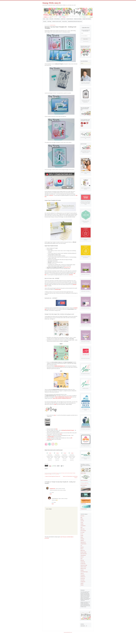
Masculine (82, 547)
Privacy (87, 41)
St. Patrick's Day (83, 563)
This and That (83, 578)
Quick (81, 558)
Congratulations (83, 525)
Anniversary (82, 515)
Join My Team (63, 18)
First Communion (83, 530)
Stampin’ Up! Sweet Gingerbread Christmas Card (52, 476)
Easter (82, 527)
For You (82, 533)
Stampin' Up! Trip (83, 568)
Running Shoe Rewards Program (68, 430)
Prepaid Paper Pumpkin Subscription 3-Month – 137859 (64, 456)
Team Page (49, 21)
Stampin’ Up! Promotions (87, 18)
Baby (81, 517)
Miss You (82, 548)
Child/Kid (82, 524)
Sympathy (82, 570)
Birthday (82, 519)
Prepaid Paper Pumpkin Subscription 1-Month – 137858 (72, 456)
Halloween (82, 540)
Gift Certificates (57, 18)
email (55, 404)
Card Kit (82, 522)
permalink (57, 473)
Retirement (82, 560)
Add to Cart (49, 460)
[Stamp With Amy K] (68, 12)
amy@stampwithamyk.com (59, 366)
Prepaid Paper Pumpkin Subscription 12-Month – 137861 (50, 456)
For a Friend (82, 532)
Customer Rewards (69, 18)
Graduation (82, 538)
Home (44, 18)
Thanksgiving (83, 575)
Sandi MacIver (52, 488)
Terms (85, 41)
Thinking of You (83, 576)
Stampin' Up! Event (83, 566)
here (55, 415)
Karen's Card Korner (84, 485)
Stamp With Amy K (51, 3)
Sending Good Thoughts (48, 473)
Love (81, 545)
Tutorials (44, 21)
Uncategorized (83, 581)
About (47, 18)
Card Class (82, 520)
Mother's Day (83, 550)
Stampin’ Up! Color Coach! (56, 21)
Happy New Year (83, 542)
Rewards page (58, 289)
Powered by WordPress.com (68, 632)
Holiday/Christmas (83, 543)
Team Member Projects (84, 571)
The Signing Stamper (84, 508)
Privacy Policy (64, 21)
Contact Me (51, 18)
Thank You (82, 573)
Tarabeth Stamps (83, 503)
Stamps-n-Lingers (83, 473)
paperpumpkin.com (67, 267)
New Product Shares (84, 553)
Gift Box (82, 537)
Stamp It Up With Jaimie (84, 480)
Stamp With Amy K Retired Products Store (75, 21)
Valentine (82, 583)
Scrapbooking (83, 561)
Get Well (82, 535)
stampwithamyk (52, 25)
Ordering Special (83, 555)
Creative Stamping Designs (85, 491)
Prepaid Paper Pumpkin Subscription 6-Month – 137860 (57, 456)
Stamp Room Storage (84, 565)
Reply (53, 503)
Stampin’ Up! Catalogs (77, 18)
